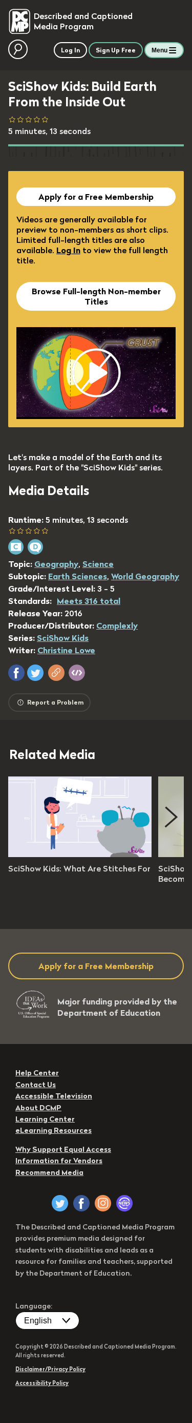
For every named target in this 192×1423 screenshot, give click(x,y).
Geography (56, 564)
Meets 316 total (88, 601)
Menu (159, 50)
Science (98, 564)
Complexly (117, 625)
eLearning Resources (53, 1130)
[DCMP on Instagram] (103, 1203)
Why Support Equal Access (63, 1149)
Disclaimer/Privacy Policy (50, 1369)
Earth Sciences (77, 576)
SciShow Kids (63, 638)
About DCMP (38, 1107)
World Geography (145, 576)
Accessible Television (53, 1096)
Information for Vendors (58, 1160)
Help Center (37, 1072)
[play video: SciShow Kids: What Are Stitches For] (80, 854)
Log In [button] (70, 50)
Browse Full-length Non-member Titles (96, 296)
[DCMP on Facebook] (81, 1203)
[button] (16, 673)
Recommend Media (49, 1172)
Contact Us (35, 1084)
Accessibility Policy (42, 1383)
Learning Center (45, 1119)
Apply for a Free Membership (96, 197)
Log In (68, 250)
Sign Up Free (116, 50)
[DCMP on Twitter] (60, 1203)
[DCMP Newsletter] (124, 1203)
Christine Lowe (66, 650)
